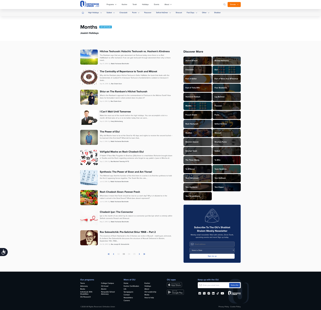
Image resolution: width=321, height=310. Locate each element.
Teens (82, 283)
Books (82, 289)
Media (146, 295)
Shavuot (179, 12)
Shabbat (217, 12)
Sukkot (109, 12)
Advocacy (84, 286)
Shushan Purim (221, 142)
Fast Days (190, 12)
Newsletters (128, 298)
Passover (147, 12)
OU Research (85, 297)
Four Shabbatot (221, 87)
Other (204, 12)
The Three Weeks (192, 160)
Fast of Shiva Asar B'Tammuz (226, 78)
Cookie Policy (235, 306)
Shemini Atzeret (191, 142)
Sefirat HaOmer (162, 12)
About (167, 4)
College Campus (107, 283)
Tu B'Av (217, 160)
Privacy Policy (224, 306)
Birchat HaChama (222, 60)
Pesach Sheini (191, 115)
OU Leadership (150, 292)
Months (188, 106)
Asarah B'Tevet (191, 60)
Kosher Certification (131, 286)
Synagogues (128, 292)
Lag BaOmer (220, 96)
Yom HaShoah (220, 178)
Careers (127, 300)
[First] (108, 254)
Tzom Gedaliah (221, 169)
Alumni (103, 289)
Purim (134, 12)
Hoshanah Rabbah (192, 96)
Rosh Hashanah (191, 124)
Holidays (145, 4)
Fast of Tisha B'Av (192, 87)
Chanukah (123, 12)
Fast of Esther (191, 78)
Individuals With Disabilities (86, 293)
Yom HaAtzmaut (191, 178)
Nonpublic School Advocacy (108, 293)
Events (156, 4)
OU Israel (104, 286)
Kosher (124, 4)
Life (125, 289)
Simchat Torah (191, 151)
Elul (216, 69)
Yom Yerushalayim (192, 196)
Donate (233, 4)
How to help (149, 298)
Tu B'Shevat (190, 169)
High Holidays (93, 12)
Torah (135, 4)
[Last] (139, 254)
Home (126, 283)
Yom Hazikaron (191, 187)
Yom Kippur (219, 187)
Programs (110, 4)
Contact (127, 295)
